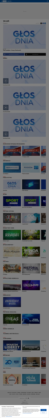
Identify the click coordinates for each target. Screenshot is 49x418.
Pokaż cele (43, 412)
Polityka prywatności (9, 416)
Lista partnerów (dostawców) (27, 413)
